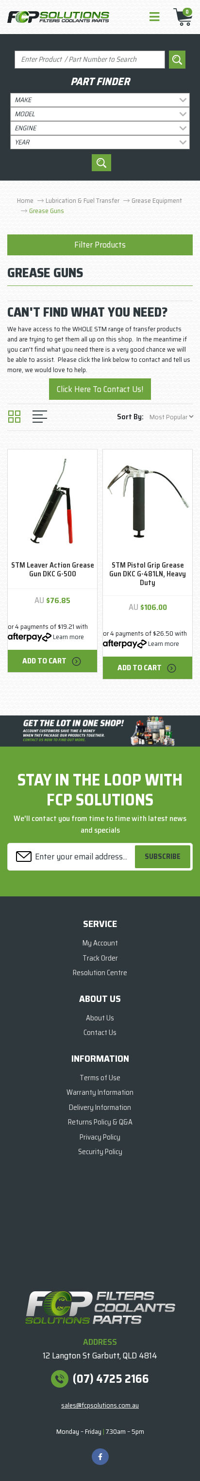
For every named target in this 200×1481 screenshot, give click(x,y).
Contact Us (100, 1032)
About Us (100, 1018)
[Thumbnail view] (14, 416)
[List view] (40, 416)
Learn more (68, 636)
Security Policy (100, 1152)
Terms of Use (100, 1078)
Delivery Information (100, 1107)
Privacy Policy (100, 1137)
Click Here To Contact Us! (100, 389)
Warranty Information (100, 1092)
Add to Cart (45, 661)
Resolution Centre (100, 973)
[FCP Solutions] (58, 16)
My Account (100, 943)
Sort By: (130, 416)
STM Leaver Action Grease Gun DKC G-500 (52, 569)
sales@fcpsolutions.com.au (100, 1405)
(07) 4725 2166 (111, 1379)
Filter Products (100, 244)
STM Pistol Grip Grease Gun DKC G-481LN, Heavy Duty (147, 574)
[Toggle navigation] (154, 17)
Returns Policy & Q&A (100, 1122)
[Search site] (177, 60)
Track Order (100, 958)
